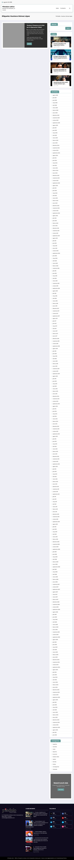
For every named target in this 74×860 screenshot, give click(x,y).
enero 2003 (55, 717)
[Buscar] (70, 8)
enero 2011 (55, 511)
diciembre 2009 (56, 541)
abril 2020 (55, 260)
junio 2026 (55, 100)
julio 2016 (54, 351)
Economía (28, 23)
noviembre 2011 (56, 489)
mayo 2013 (55, 444)
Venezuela (55, 769)
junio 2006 (55, 617)
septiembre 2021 (56, 235)
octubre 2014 (55, 401)
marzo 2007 (55, 597)
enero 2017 (55, 336)
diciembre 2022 (56, 205)
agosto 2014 (55, 406)
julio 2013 (54, 439)
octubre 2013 (55, 431)
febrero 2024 (55, 170)
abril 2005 (55, 649)
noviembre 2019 (56, 268)
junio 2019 (55, 273)
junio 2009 (55, 554)
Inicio (57, 8)
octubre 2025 (55, 120)
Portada (58, 16)
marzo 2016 (55, 361)
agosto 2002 (55, 730)
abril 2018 (55, 298)
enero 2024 (55, 173)
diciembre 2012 (56, 456)
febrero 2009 (55, 561)
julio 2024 (55, 158)
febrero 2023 (55, 200)
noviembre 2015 (56, 368)
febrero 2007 (55, 599)
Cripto (54, 749)
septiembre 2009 (56, 549)
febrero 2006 (55, 627)
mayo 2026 (55, 102)
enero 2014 (55, 423)
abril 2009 (55, 559)
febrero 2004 (55, 684)
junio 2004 (55, 674)
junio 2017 (55, 323)
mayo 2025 (55, 132)
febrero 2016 (55, 363)
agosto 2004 (55, 669)
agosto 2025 (55, 125)
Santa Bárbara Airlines (34, 33)
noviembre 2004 (56, 662)
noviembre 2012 (56, 459)
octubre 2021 (55, 233)
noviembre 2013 (56, 428)
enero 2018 (55, 306)
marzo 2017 (55, 331)
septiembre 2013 (56, 434)
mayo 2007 (55, 594)
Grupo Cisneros (29, 30)
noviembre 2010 (56, 516)
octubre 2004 (56, 664)
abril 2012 (55, 476)
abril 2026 (55, 105)
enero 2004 (55, 687)
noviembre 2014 (56, 398)
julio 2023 (54, 188)
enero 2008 (55, 582)
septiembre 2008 (56, 566)
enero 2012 (55, 484)
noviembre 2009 (56, 544)
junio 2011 (54, 499)
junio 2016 (55, 353)
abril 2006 (55, 622)
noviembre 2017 (56, 311)
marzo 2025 (55, 137)
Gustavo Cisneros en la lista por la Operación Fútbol (35, 26)
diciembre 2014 (56, 396)
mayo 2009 (55, 556)
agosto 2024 (55, 155)
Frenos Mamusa (41, 29)
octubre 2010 (55, 519)
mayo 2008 (55, 571)
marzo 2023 (55, 198)
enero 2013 (55, 454)
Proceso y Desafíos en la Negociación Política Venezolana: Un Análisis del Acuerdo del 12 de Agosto (61, 44)
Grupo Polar (35, 30)
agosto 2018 (55, 291)
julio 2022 (54, 218)
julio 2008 (55, 569)
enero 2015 (55, 393)
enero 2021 (55, 248)
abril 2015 (55, 386)
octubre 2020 (55, 250)
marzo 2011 (55, 506)
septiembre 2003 (56, 697)
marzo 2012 (55, 479)
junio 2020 (55, 255)
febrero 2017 (55, 333)
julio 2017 (54, 321)
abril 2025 (55, 135)
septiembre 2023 (56, 183)
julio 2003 (55, 702)
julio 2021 (54, 240)
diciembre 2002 (56, 719)
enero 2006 (55, 629)
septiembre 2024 (56, 153)
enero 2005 (55, 657)
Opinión (54, 759)
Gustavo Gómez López (34, 32)
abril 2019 (55, 278)
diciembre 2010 (56, 514)
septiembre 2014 (56, 403)
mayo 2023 (55, 193)
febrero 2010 (55, 539)
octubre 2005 (55, 634)
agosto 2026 (55, 95)
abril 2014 (55, 416)
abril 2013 (55, 446)
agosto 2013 (55, 436)
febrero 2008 (55, 579)
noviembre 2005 (56, 632)
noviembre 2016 (56, 341)
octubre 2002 (55, 725)
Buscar (54, 24)
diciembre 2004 (56, 659)
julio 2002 (55, 732)
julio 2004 (55, 672)
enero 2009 (55, 564)
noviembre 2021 (56, 230)
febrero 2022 (55, 223)
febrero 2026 (55, 110)
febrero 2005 (55, 654)
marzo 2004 (55, 682)
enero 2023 (55, 203)
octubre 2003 (55, 694)
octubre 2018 (55, 286)
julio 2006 (55, 614)
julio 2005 (55, 642)
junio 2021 (55, 243)
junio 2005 (55, 644)
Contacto (63, 8)
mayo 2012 (55, 474)
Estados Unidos (56, 756)
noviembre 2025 (56, 117)
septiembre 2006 (56, 609)
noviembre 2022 (56, 208)
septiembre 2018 (56, 288)
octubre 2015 (55, 371)
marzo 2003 (55, 712)
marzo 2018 (55, 301)
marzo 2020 (55, 263)
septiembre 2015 (56, 373)
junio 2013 (55, 441)
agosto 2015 (55, 376)
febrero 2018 (55, 303)
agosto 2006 (55, 612)
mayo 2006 (55, 619)
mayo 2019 (55, 275)
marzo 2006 (55, 624)
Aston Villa (36, 29)
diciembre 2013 (56, 426)
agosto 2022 (55, 215)
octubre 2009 (55, 546)
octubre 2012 (55, 461)
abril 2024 (55, 165)
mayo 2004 (55, 677)
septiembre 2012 (56, 464)
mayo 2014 (55, 413)
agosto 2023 (55, 185)
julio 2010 (54, 526)
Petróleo (54, 761)
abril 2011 (54, 504)
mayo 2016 (55, 356)
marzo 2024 (55, 168)
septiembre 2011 (56, 494)
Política (54, 764)
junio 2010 (55, 529)
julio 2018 (54, 293)
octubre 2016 (55, 343)
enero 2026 (55, 112)
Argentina (55, 744)
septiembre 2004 (56, 667)
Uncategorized (56, 766)
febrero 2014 (55, 421)
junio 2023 (55, 190)
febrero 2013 (55, 451)
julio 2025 (55, 127)
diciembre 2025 (56, 115)
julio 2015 (54, 378)
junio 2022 (55, 220)
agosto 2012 (55, 466)
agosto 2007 (55, 592)
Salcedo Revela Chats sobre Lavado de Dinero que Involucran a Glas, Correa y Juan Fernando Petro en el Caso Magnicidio (61, 83)
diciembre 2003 (56, 689)
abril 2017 (55, 328)
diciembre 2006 (56, 602)
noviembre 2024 (56, 148)
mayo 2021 (55, 245)
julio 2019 (54, 270)
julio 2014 (54, 408)
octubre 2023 (55, 180)
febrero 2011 (55, 509)
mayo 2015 (55, 383)
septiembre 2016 (56, 346)
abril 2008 (55, 574)
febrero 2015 (55, 391)
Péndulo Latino (8, 7)
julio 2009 (55, 551)
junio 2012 (55, 471)
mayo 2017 (55, 326)
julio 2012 (54, 469)
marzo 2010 (55, 536)
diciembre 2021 (56, 228)
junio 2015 (55, 381)
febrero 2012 (55, 481)
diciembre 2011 (56, 486)
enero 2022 (55, 225)
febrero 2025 (55, 140)
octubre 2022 (55, 210)
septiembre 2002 (56, 727)
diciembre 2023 (56, 175)
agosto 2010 (55, 524)
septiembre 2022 (56, 213)
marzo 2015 (55, 388)
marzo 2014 (55, 418)
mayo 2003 (55, 707)
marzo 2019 (55, 280)
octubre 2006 (55, 607)
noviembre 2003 (56, 692)
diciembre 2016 (56, 338)
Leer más (29, 43)
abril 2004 (55, 679)
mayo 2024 (55, 163)
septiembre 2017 (56, 316)
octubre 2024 (55, 150)
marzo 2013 (55, 449)
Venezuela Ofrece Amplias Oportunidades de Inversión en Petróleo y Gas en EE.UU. (39, 848)
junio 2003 (55, 704)
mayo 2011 (55, 501)
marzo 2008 (55, 576)
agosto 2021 (55, 238)
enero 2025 (55, 143)
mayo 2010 (55, 531)
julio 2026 (55, 97)
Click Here (61, 789)
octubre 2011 (55, 491)
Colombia (55, 746)
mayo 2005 (55, 647)
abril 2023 (55, 195)
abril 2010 (55, 534)
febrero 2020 (55, 265)
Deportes (55, 751)
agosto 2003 (55, 699)
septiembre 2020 (56, 253)
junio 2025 (55, 130)
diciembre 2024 (56, 145)
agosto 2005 (55, 639)
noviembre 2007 (56, 584)
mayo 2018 (55, 296)
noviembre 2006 (56, 604)
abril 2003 (55, 709)
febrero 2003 (55, 714)
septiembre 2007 (56, 589)
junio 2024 (55, 160)
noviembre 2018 (56, 283)
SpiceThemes (64, 858)
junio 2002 (55, 735)
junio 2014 (55, 411)
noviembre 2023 (56, 178)
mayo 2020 (55, 258)
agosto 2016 (55, 348)
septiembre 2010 (56, 521)
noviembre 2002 (56, 722)
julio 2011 (54, 496)
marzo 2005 (55, 652)
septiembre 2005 (56, 637)
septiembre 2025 (56, 122)
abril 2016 (55, 358)
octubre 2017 (55, 313)
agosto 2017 (55, 318)
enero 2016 (55, 366)
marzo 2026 (55, 107)
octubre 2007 (55, 587)
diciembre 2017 (56, 308)
